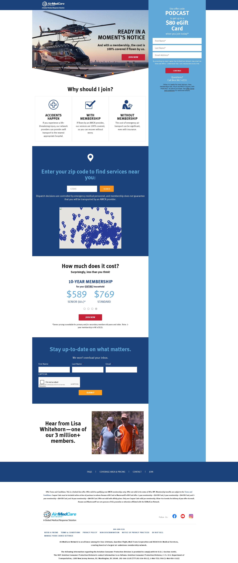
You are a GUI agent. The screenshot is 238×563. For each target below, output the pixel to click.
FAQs (89, 472)
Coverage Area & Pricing (112, 472)
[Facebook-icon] (174, 516)
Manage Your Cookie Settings (58, 536)
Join (151, 472)
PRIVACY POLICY (90, 533)
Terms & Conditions (70, 533)
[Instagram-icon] (191, 516)
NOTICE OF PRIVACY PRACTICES (135, 533)
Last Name (78, 364)
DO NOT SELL (157, 533)
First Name (44, 364)
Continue (177, 71)
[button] (84, 309)
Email (109, 364)
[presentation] (59, 382)
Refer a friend (51, 533)
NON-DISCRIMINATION (109, 533)
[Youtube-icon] (182, 516)
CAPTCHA (42, 374)
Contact (137, 472)
